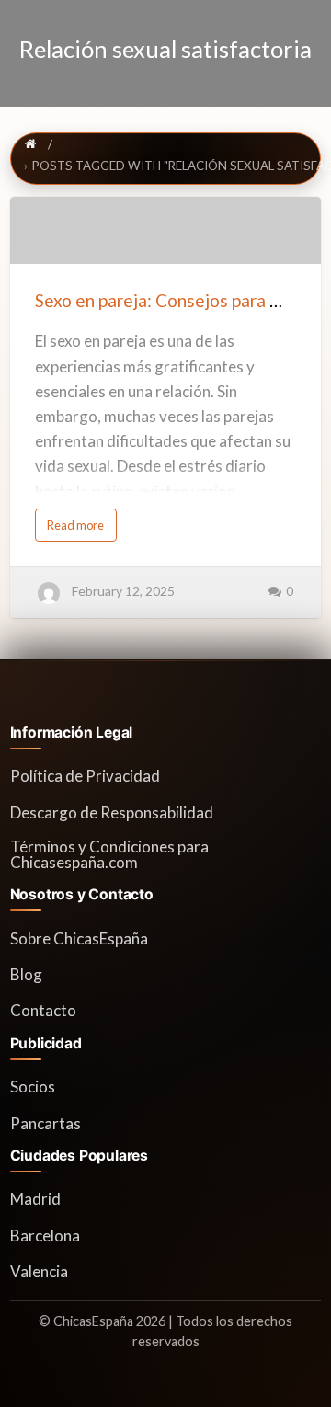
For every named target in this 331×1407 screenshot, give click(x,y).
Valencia (39, 1271)
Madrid (35, 1198)
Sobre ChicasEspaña (79, 938)
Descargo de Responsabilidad (111, 812)
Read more (82, 529)
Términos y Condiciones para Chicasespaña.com (109, 854)
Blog (26, 974)
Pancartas (45, 1123)
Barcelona (45, 1235)
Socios (32, 1086)
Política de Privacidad (85, 775)
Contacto (43, 1010)
